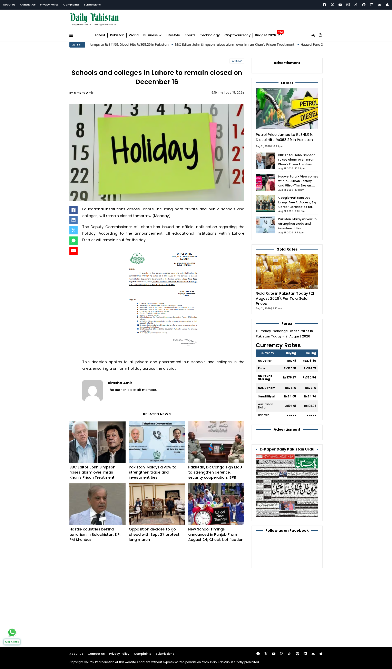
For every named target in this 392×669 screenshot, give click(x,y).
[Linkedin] (371, 4)
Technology (210, 35)
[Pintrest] (363, 4)
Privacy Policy (49, 5)
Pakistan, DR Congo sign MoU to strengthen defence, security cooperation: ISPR (215, 472)
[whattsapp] (12, 632)
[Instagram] (348, 4)
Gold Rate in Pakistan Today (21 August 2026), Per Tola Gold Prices (285, 298)
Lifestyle (173, 35)
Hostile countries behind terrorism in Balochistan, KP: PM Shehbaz (94, 534)
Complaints (71, 5)
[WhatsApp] (73, 240)
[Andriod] (379, 4)
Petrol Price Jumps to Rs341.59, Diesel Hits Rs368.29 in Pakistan (284, 137)
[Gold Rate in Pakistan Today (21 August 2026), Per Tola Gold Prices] (287, 271)
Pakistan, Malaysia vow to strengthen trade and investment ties (152, 472)
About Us (9, 5)
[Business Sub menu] (160, 35)
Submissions (92, 5)
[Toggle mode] (313, 35)
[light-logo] (95, 19)
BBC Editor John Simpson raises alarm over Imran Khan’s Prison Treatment (204, 44)
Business (150, 35)
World (134, 35)
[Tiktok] (355, 4)
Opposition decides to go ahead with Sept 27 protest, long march (154, 534)
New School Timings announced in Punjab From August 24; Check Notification (215, 534)
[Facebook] (324, 4)
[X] (73, 230)
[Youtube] (340, 4)
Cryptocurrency (237, 35)
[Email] (73, 251)
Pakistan (117, 35)
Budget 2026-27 (268, 35)
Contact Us (28, 5)
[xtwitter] (332, 4)
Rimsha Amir (84, 93)
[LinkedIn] (73, 220)
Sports (190, 35)
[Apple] (387, 4)
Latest (100, 35)
